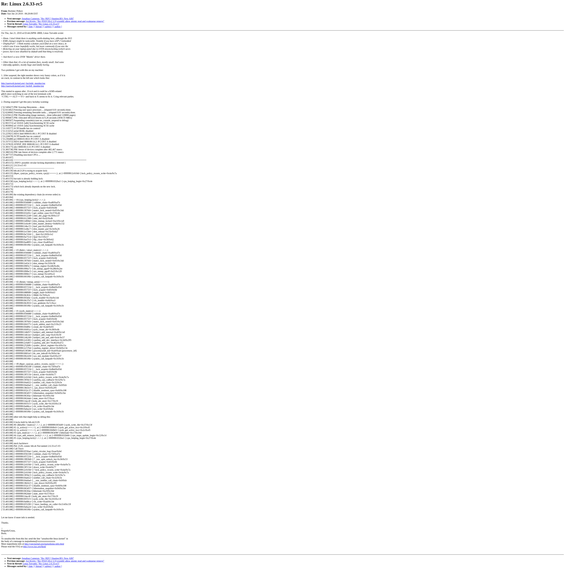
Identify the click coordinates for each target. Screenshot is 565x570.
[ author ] (57, 26)
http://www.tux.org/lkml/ (34, 546)
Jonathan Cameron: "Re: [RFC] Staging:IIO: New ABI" (48, 18)
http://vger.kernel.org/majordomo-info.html (44, 544)
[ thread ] (39, 26)
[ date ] (31, 26)
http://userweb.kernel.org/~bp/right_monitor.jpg (23, 83)
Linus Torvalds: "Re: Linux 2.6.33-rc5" (41, 24)
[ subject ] (48, 26)
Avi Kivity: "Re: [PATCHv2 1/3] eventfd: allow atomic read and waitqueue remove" (65, 21)
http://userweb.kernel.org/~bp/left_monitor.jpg (22, 86)
